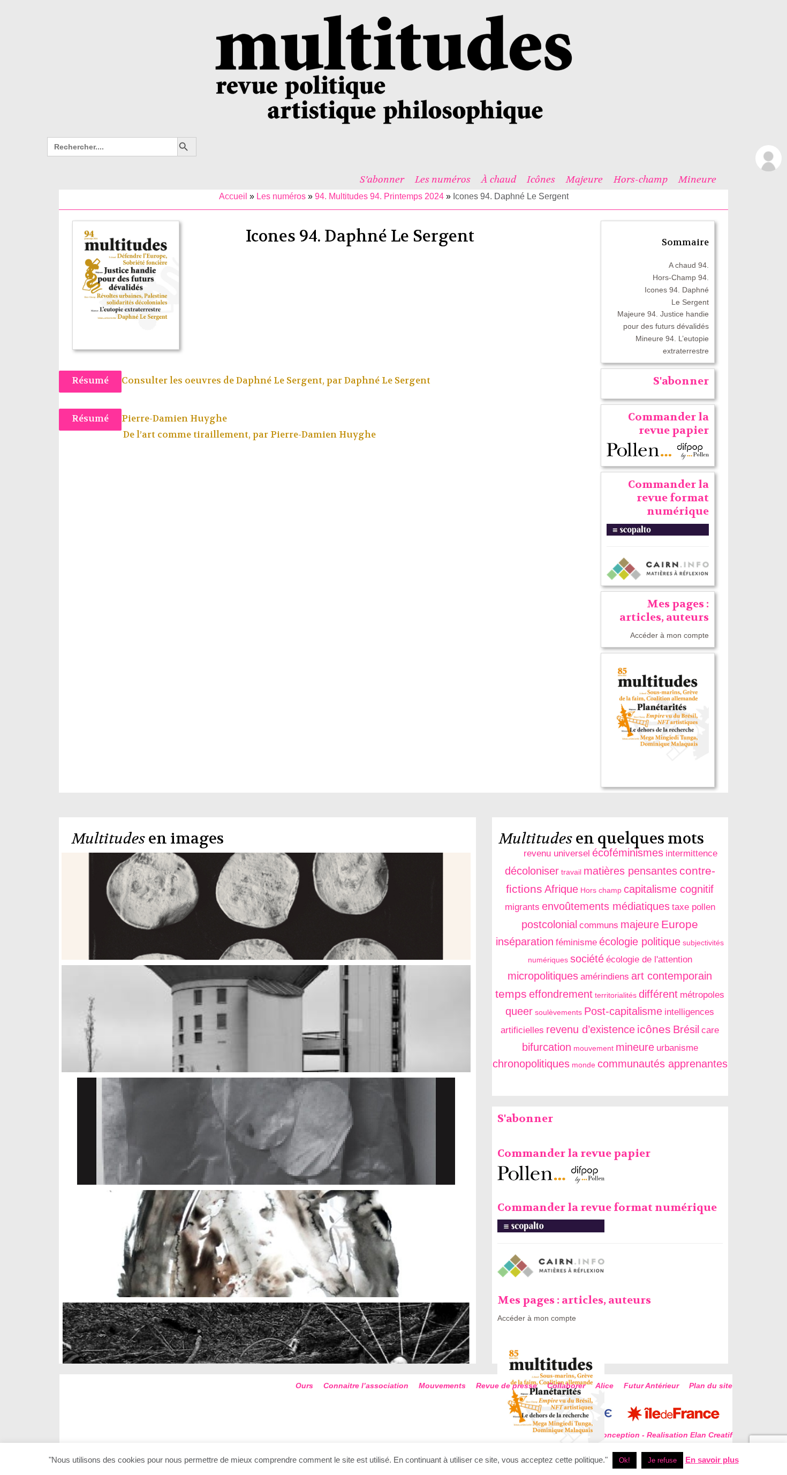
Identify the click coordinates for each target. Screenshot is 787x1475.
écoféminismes (627, 853)
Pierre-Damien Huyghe (323, 434)
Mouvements (442, 1385)
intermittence (691, 853)
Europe (679, 924)
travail (571, 872)
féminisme (576, 942)
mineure (635, 1047)
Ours (304, 1385)
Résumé (90, 380)
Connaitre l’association (365, 1385)
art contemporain (671, 976)
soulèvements (558, 1012)
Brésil (686, 1029)
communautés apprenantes (662, 1064)
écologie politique (639, 941)
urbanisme (677, 1048)
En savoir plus (712, 1459)
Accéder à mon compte (669, 635)
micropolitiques (543, 976)
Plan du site (710, 1385)
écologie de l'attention (649, 959)
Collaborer (566, 1385)
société (587, 959)
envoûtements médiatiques (606, 906)
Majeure (584, 179)
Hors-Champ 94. (681, 277)
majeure (639, 924)
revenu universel (557, 853)
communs (598, 925)
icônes (654, 1029)
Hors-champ (641, 179)
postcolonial (549, 924)
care (710, 1030)
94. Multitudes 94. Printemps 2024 (379, 196)
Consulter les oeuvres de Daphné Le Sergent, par (233, 380)
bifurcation (546, 1047)
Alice (604, 1385)
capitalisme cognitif (669, 889)
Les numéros (443, 179)
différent (658, 994)
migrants (522, 907)
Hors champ (601, 890)
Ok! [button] (624, 1460)
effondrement (561, 994)
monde (583, 1064)
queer (519, 1011)
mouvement (593, 1048)
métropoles (702, 995)
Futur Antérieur (651, 1385)
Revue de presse (506, 1385)
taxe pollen (693, 907)
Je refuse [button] (662, 1460)
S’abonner (382, 179)
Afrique (561, 889)
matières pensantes (630, 871)
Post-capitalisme (623, 1011)
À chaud (498, 179)
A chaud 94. (689, 265)
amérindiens (604, 977)
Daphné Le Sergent (387, 380)
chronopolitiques (531, 1064)
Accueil (233, 196)
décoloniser (532, 871)
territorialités (616, 995)
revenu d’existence (590, 1029)
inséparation (525, 941)
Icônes (541, 179)
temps (511, 994)
